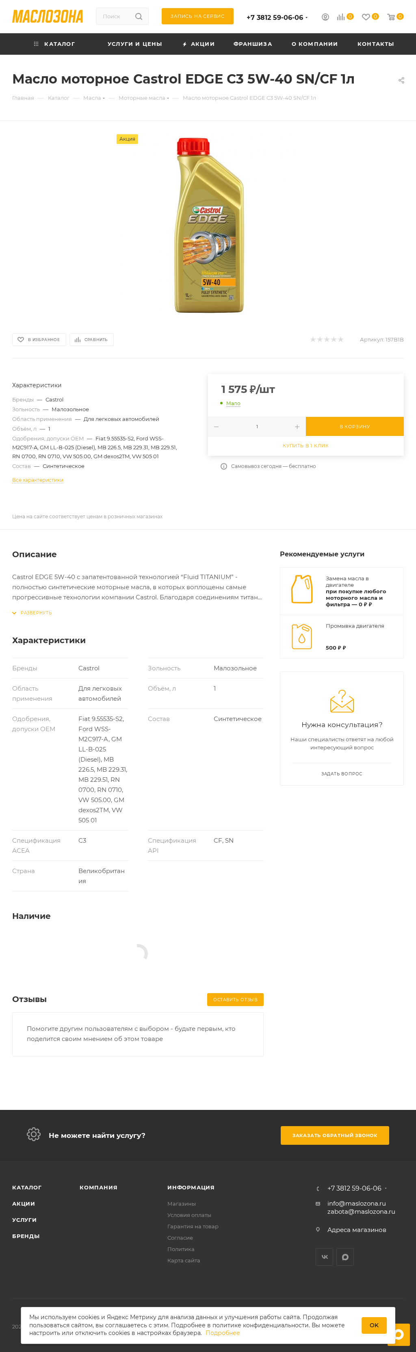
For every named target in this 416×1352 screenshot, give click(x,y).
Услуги (24, 1220)
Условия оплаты (189, 1215)
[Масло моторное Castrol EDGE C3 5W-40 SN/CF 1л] (208, 225)
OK (374, 1325)
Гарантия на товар (193, 1226)
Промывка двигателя (355, 625)
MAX (345, 1257)
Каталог (27, 1187)
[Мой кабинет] (325, 18)
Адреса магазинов (356, 1230)
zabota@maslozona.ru (361, 1211)
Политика (181, 1249)
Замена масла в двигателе (347, 581)
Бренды (26, 1236)
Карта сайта (183, 1260)
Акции (23, 1203)
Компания (98, 1187)
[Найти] (139, 16)
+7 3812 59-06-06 (275, 17)
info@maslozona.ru (356, 1203)
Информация (191, 1187)
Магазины (181, 1203)
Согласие (180, 1237)
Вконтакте (324, 1257)
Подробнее (223, 1333)
